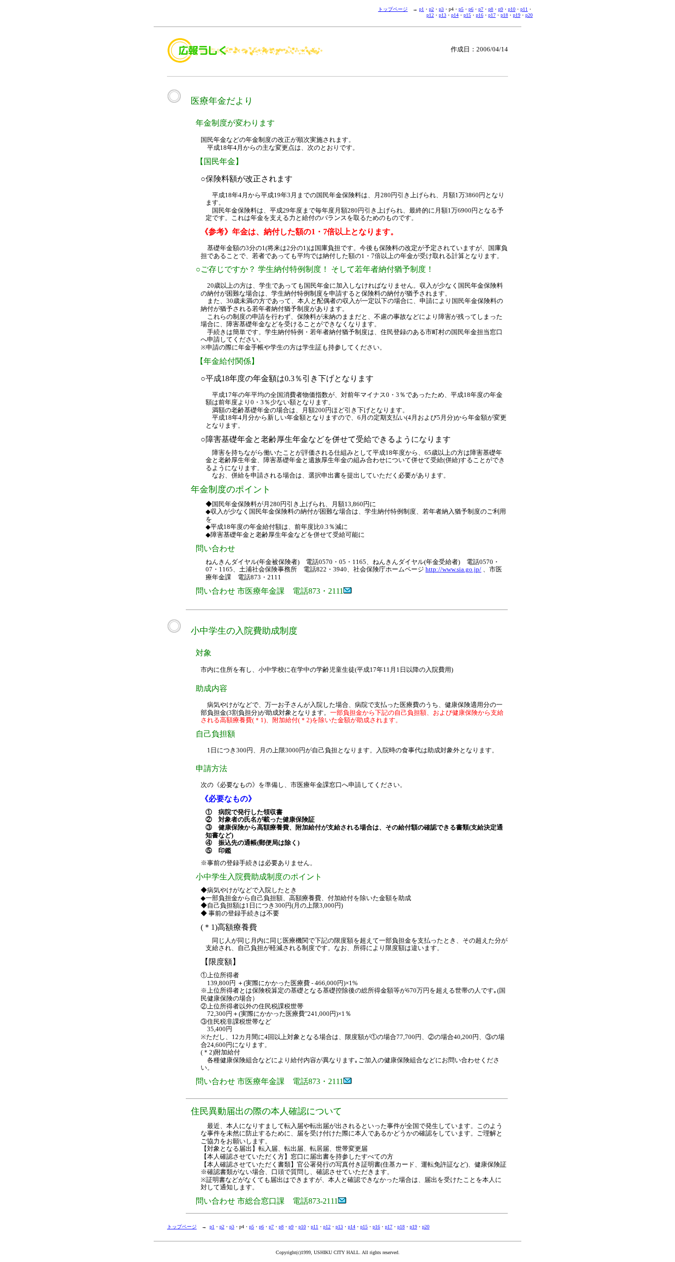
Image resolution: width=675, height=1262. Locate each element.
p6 (470, 9)
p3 (441, 9)
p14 (455, 15)
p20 (529, 15)
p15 (467, 15)
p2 (431, 9)
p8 (490, 9)
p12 (430, 15)
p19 (516, 15)
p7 (480, 9)
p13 (442, 15)
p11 (524, 9)
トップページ (393, 9)
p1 (421, 9)
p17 (492, 15)
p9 (500, 9)
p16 (479, 15)
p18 (504, 15)
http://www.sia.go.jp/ (453, 569)
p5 (461, 9)
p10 (511, 9)
